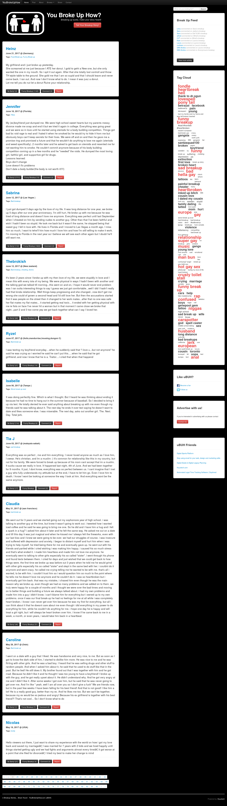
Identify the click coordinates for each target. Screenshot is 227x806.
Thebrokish (16, 261)
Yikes (13, 115)
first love (184, 162)
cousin (183, 351)
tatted (182, 207)
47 (19, 781)
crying (182, 281)
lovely (13, 731)
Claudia (13, 503)
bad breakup (195, 220)
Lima (190, 28)
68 (14, 786)
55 (58, 781)
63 (97, 781)
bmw (180, 224)
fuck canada (199, 224)
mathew (192, 45)
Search (203, 9)
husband (186, 331)
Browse (50, 2)
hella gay (186, 174)
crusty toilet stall (189, 276)
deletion (201, 299)
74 (43, 786)
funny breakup (185, 120)
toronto (195, 351)
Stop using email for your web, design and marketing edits (198, 458)
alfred (191, 36)
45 (10, 781)
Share (60, 2)
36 (71, 777)
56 (63, 781)
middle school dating (186, 325)
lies (198, 259)
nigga (189, 302)
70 (24, 786)
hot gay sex (189, 266)
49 (29, 781)
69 (19, 786)
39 (85, 777)
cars (181, 293)
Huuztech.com (182, 467)
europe (185, 212)
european (187, 346)
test (201, 354)
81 (77, 786)
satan (180, 222)
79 (68, 786)
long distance (187, 334)
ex (191, 179)
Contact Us (182, 422)
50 (34, 781)
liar (203, 140)
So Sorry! (12, 91)
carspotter (188, 319)
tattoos (183, 179)
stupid (199, 201)
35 (66, 777)
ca (200, 240)
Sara (191, 31)
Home (26, 2)
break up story (198, 162)
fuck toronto (182, 252)
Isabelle (13, 380)
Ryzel (11, 333)
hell (181, 93)
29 (37, 777)
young (192, 111)
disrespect (182, 111)
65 (106, 781)
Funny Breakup (30, 91)
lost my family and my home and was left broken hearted (190, 115)
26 (22, 777)
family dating (187, 204)
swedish (181, 150)
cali (195, 302)
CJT (190, 38)
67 (10, 786)
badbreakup (182, 108)
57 (68, 781)
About (41, 2)
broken (183, 145)
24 (13, 777)
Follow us (183, 389)
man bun (186, 257)
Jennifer (13, 106)
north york (195, 137)
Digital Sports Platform (185, 453)
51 (39, 781)
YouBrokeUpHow (11, 2)
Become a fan (185, 385)
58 (73, 781)
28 (32, 777)
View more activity (185, 60)
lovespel (181, 354)
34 (61, 777)
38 (80, 777)
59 (77, 781)
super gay (187, 240)
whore (200, 176)
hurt (200, 209)
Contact (69, 2)
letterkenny (183, 230)
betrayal (183, 105)
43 (105, 777)
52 (43, 781)
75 (48, 786)
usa (198, 342)
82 (82, 786)
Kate (191, 40)
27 (27, 777)
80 (73, 786)
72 (34, 786)
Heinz (11, 48)
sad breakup (15, 447)
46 (14, 781)
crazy (193, 133)
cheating (24, 269)
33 (56, 777)
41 (95, 777)
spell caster (194, 323)
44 (5, 781)
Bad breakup (15, 201)
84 (92, 786)
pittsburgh (182, 269)
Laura (191, 43)
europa (180, 357)
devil (186, 222)
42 (100, 777)
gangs (196, 246)
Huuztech (221, 799)
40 (90, 777)
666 (201, 192)
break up (181, 154)
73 (39, 786)
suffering (191, 153)
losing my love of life (196, 269)
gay (197, 214)
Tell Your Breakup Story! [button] (87, 25)
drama (31, 269)
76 (53, 786)
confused (187, 299)
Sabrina (13, 192)
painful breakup (189, 184)
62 (92, 781)
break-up (197, 261)
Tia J (10, 438)
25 (17, 777)
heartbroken (190, 189)
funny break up (189, 288)
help (190, 293)
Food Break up (16, 57)
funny (196, 151)
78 (63, 786)
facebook (198, 105)
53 (48, 781)
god (180, 323)
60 (82, 781)
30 (42, 777)
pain (193, 108)
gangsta (183, 135)
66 (5, 786)
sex (198, 326)
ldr (188, 354)
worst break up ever (185, 217)
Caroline (13, 639)
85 (97, 786)
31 (47, 777)
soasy (194, 135)
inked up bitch (188, 193)
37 (76, 777)
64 (102, 781)
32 (51, 777)
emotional (198, 252)
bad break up (16, 512)
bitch (196, 179)
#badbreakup (196, 222)
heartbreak (188, 89)
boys (181, 302)
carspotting (195, 230)
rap (197, 296)
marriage (195, 281)
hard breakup (183, 220)
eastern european (185, 130)
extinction (185, 159)
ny (188, 150)
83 (87, 786)
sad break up (187, 314)
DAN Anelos (193, 47)
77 (58, 786)
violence (191, 227)
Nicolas (12, 722)
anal (195, 357)
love (199, 257)
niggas (195, 308)
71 (29, 786)
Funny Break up (29, 57)
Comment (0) (47, 91)
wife (201, 314)
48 (24, 781)
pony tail (186, 102)
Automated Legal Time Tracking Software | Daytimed (196, 472)
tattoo (182, 308)
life (200, 203)
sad (191, 252)
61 (87, 781)
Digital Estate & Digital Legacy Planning (191, 463)
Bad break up (16, 342)
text (187, 357)
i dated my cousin (190, 198)
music (184, 246)
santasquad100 (188, 142)
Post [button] (33, 2)
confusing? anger (184, 261)
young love (185, 249)
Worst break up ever (18, 389)
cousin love (186, 196)
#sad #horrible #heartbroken (184, 126)
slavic (200, 174)
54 (53, 781)
